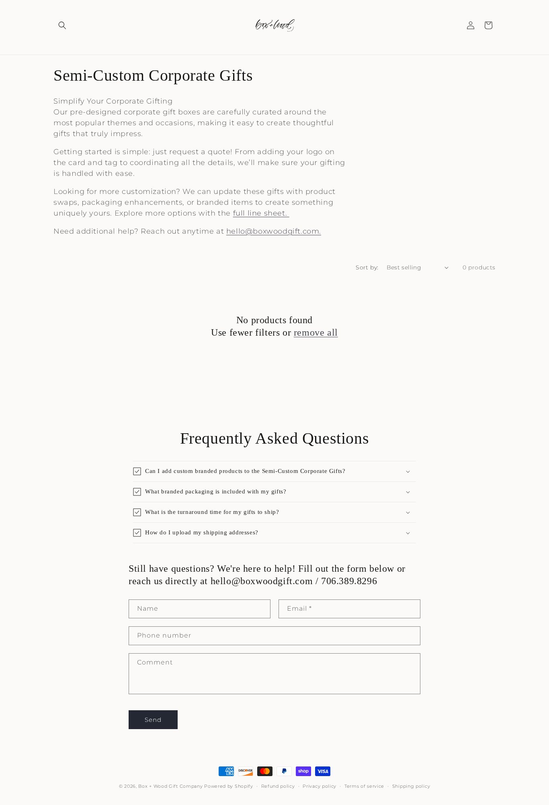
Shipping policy (411, 786)
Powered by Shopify (228, 786)
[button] (62, 25)
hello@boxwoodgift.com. (273, 231)
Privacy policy (319, 786)
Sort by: (367, 267)
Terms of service (364, 786)
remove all (316, 332)
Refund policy (278, 786)
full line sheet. (261, 213)
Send (153, 719)
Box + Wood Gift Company (171, 786)
